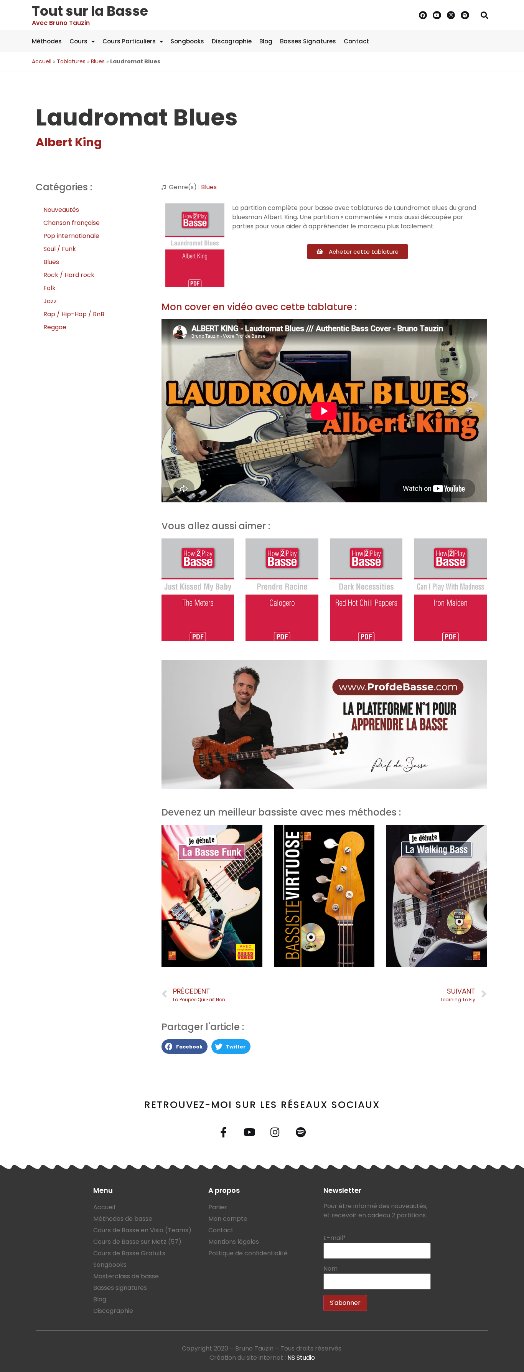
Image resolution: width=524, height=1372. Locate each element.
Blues (98, 61)
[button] (484, 15)
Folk (49, 288)
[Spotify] (465, 15)
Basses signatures (120, 1287)
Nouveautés (61, 209)
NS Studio (301, 1357)
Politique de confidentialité (248, 1253)
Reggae (54, 327)
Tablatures (71, 61)
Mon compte (227, 1218)
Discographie (232, 41)
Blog (265, 41)
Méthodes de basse (122, 1218)
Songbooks (187, 41)
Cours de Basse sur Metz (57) (137, 1241)
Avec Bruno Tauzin (61, 22)
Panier (217, 1207)
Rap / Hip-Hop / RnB (73, 314)
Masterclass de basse (126, 1276)
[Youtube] (437, 15)
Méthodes (47, 41)
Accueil (41, 61)
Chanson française (71, 222)
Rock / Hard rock (68, 275)
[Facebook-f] (223, 1132)
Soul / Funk (59, 248)
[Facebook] (423, 15)
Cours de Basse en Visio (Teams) (142, 1230)
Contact (356, 41)
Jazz (50, 301)
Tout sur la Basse (90, 11)
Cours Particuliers (129, 41)
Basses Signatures (308, 41)
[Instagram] (451, 15)
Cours (78, 41)
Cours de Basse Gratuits (129, 1253)
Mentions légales (233, 1241)
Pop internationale (71, 235)
